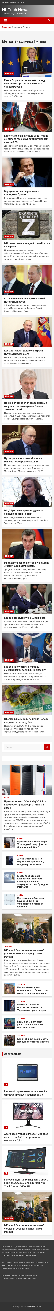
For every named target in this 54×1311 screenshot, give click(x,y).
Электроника (12, 1054)
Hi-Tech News (15, 9)
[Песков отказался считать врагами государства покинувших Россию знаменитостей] (27, 384)
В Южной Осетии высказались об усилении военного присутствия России (24, 953)
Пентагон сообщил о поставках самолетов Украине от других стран (31, 1007)
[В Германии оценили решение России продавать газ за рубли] (27, 700)
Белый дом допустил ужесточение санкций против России (30, 1024)
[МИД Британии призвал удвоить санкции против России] (27, 492)
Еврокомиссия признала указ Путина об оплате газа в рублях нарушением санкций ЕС (26, 139)
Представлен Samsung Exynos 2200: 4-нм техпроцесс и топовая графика (30, 902)
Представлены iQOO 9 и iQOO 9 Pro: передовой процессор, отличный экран (25, 804)
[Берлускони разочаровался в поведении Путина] (27, 172)
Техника (9, 74)
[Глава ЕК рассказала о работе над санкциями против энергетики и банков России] (27, 62)
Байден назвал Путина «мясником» (25, 617)
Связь (7, 798)
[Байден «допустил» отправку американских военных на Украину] (27, 648)
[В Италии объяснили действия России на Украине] (27, 225)
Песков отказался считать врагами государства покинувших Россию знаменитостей (25, 406)
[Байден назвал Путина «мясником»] (27, 599)
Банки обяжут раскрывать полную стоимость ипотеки (33, 1040)
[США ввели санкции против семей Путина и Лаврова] (27, 280)
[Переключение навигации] (5, 20)
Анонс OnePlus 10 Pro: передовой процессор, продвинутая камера (30, 861)
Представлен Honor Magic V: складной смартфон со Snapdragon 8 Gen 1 (32, 844)
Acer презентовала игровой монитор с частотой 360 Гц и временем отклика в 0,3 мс (26, 1137)
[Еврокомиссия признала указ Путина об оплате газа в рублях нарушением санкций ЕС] (27, 117)
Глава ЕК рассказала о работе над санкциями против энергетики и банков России (24, 83)
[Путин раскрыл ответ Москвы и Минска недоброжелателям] (27, 440)
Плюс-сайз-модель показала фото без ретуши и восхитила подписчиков (32, 990)
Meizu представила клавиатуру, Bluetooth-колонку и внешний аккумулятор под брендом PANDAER (32, 881)
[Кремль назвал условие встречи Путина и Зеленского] (27, 332)
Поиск (47, 747)
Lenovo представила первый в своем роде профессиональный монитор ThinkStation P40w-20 (26, 1183)
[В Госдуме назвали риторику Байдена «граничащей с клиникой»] (27, 544)
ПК (6, 1085)
